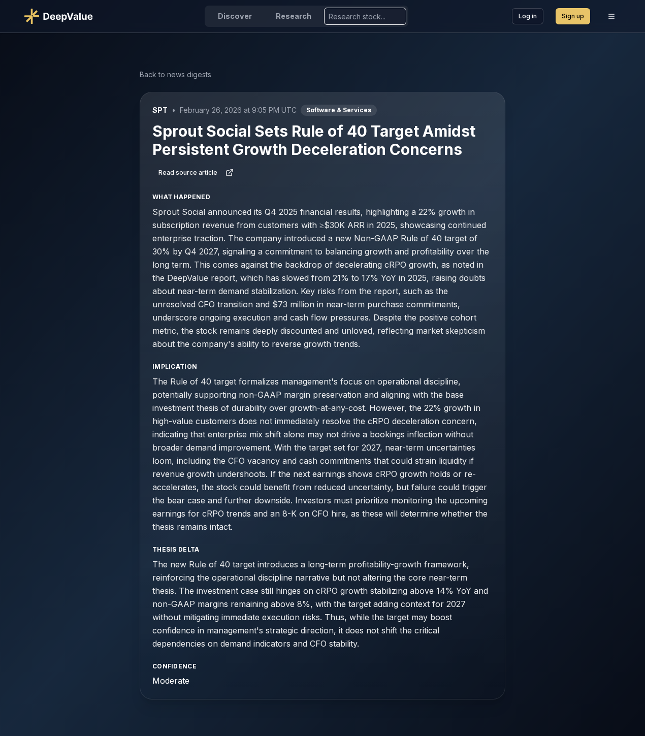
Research (293, 16)
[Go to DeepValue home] (62, 16)
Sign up (573, 16)
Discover (235, 16)
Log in (528, 16)
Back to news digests (175, 74)
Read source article (187, 172)
